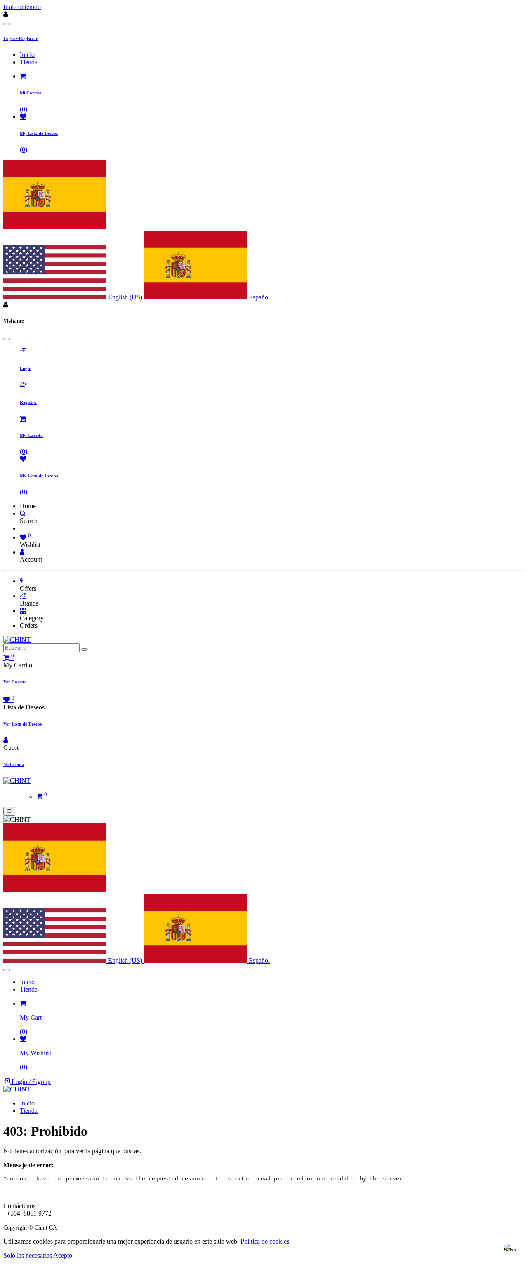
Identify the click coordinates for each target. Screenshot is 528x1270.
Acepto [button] (62, 1255)
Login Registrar (20, 38)
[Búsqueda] (84, 649)
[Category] (23, 610)
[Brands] (23, 595)
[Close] (6, 24)
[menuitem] (27, 54)
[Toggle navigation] (9, 811)
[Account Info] (22, 552)
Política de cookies (264, 1241)
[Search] (23, 513)
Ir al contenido (22, 6)
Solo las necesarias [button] (27, 1255)
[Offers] (21, 580)
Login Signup (30, 1081)
